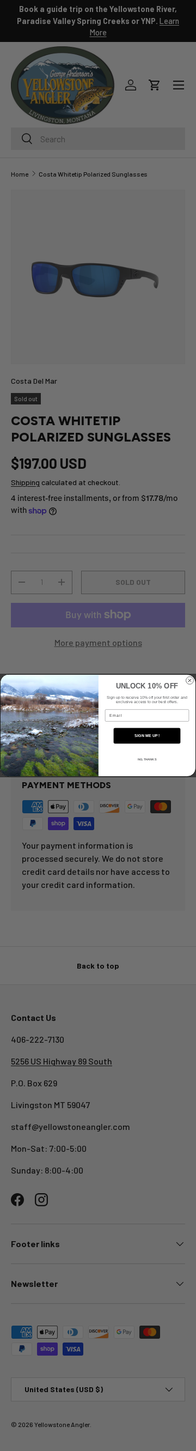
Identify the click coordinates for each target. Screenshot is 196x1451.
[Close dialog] (190, 680)
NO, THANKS (147, 759)
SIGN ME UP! (147, 736)
